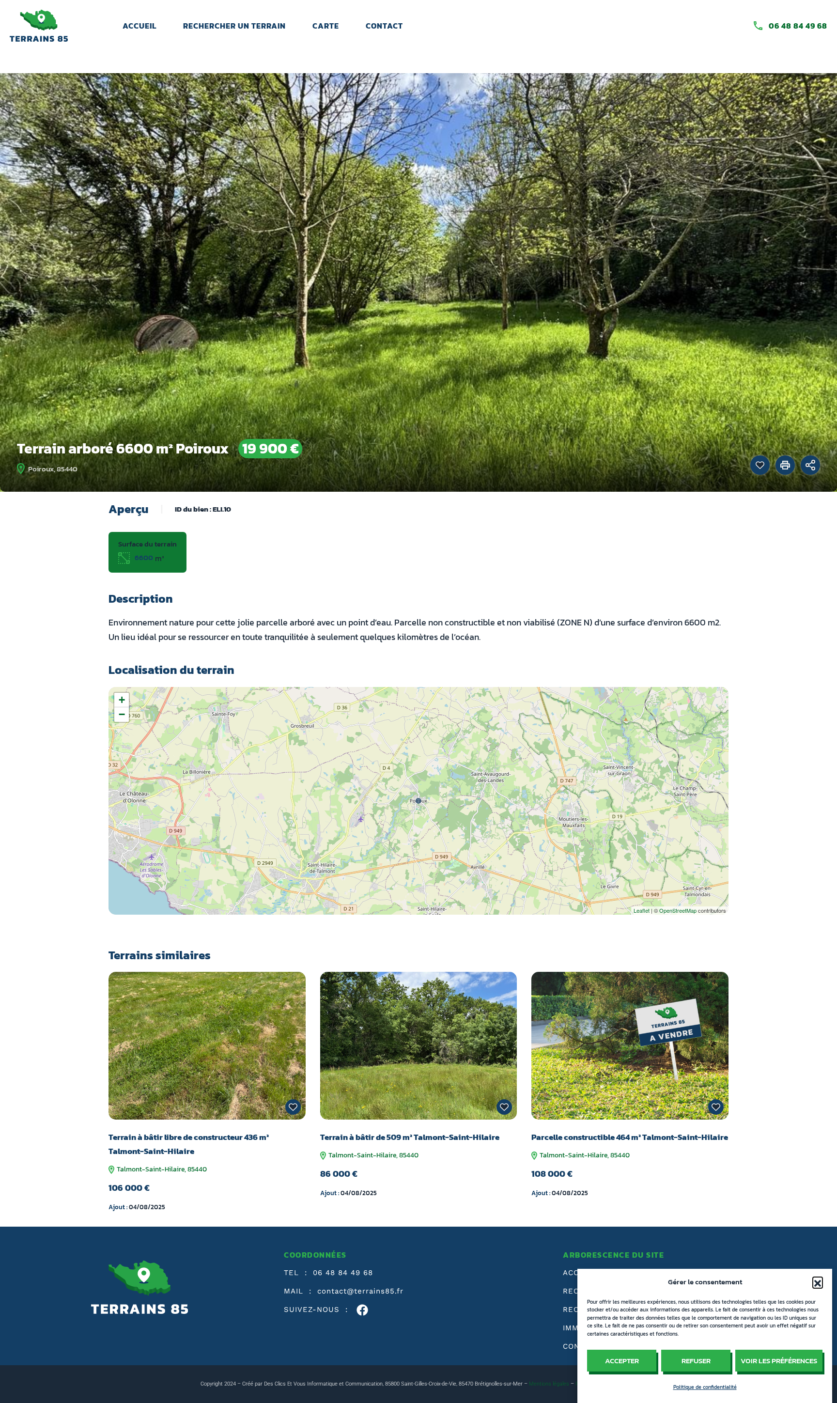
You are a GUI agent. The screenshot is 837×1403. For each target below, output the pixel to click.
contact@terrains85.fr (360, 1291)
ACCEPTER (622, 1360)
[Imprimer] (785, 465)
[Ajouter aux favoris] (760, 465)
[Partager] (810, 465)
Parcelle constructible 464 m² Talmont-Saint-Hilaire (629, 1137)
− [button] (122, 714)
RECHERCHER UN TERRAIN (234, 25)
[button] (817, 1282)
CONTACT (384, 25)
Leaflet (642, 910)
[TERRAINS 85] (39, 25)
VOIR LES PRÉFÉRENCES (779, 1360)
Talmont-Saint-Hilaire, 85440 (161, 1169)
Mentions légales (549, 1384)
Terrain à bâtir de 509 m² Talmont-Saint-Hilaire (409, 1137)
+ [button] (122, 700)
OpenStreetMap (678, 910)
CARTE (325, 25)
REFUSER (696, 1360)
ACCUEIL (139, 25)
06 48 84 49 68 (798, 25)
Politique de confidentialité (705, 1387)
